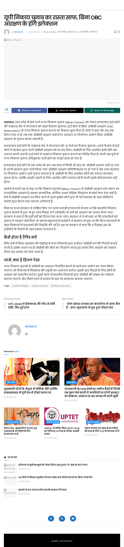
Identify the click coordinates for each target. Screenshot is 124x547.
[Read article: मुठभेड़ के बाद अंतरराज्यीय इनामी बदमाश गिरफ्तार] (10, 493)
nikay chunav (40, 285)
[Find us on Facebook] (51, 518)
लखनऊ (93, 31)
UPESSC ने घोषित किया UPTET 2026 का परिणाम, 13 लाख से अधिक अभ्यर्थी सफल (61, 431)
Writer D (18, 31)
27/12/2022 (34, 31)
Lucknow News (20, 285)
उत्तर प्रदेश (61, 31)
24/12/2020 (25, 469)
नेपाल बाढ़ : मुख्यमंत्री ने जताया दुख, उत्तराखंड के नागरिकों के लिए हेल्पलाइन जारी (20, 431)
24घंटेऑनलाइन (65, 541)
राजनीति (84, 31)
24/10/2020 (25, 481)
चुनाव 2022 (73, 31)
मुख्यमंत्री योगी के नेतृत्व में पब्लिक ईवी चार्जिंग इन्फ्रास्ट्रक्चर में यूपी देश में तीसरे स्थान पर (31, 390)
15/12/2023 (25, 494)
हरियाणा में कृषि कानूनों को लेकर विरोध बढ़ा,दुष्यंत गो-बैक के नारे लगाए (53, 464)
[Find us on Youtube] (73, 518)
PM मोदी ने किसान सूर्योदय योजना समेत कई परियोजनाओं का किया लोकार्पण (55, 477)
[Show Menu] (118, 5)
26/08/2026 (11, 397)
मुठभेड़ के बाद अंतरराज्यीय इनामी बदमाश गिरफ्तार (42, 489)
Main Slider (50, 31)
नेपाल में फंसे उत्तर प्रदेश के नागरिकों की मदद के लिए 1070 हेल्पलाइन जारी (102, 430)
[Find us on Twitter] (62, 519)
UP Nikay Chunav (60, 285)
